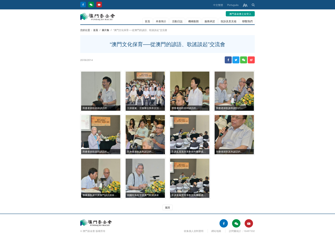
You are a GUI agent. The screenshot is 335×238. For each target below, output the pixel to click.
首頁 (147, 21)
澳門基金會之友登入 (240, 13)
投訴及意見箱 (228, 21)
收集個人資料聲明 (193, 231)
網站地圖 (216, 231)
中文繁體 (218, 5)
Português (233, 5)
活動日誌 (177, 21)
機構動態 (193, 21)
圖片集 (105, 30)
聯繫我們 (247, 21)
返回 (167, 207)
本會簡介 (161, 21)
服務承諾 (209, 21)
